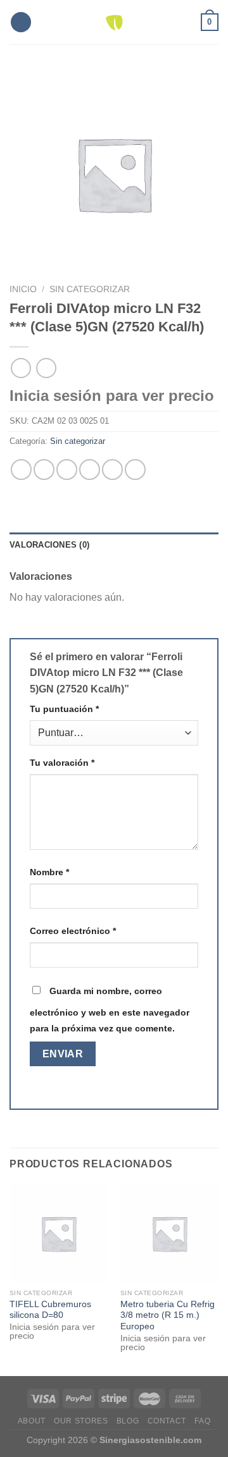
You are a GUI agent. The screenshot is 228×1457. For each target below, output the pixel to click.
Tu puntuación (64, 709)
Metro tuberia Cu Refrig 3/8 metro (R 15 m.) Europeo (167, 1315)
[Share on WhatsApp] (21, 469)
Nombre (49, 872)
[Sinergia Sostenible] (114, 22)
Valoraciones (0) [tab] (49, 545)
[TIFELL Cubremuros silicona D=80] (59, 1233)
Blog (128, 1421)
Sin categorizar (89, 289)
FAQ (202, 1421)
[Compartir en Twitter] (66, 469)
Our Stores (81, 1421)
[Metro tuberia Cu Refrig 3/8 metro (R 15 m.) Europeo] (169, 1233)
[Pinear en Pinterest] (112, 469)
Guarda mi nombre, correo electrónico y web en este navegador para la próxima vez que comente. (109, 1010)
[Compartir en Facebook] (44, 469)
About (32, 1421)
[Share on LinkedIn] (135, 469)
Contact (167, 1421)
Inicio (23, 289)
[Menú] (21, 22)
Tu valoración (62, 763)
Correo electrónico (73, 931)
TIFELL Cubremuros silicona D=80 (50, 1310)
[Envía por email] (89, 469)
